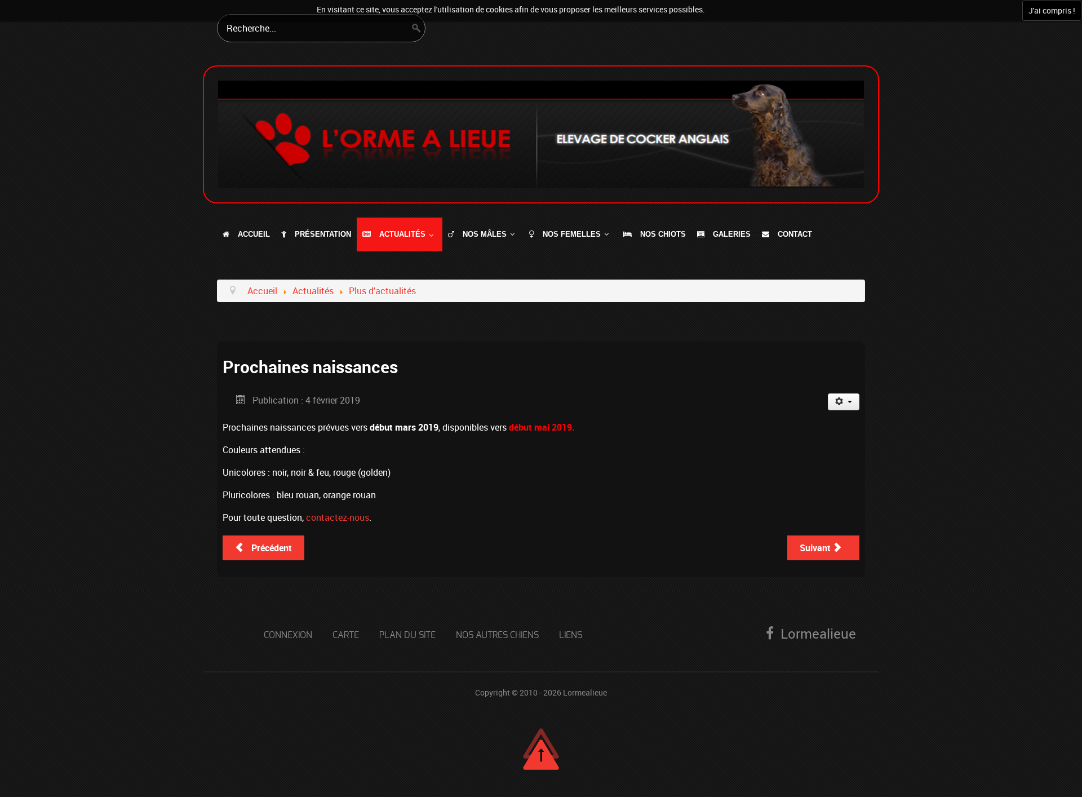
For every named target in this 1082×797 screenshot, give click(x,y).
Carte (345, 635)
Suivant (816, 548)
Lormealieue (585, 692)
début (521, 427)
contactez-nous (337, 517)
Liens (570, 635)
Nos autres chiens (497, 635)
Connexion (288, 635)
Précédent (270, 548)
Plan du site (407, 635)
